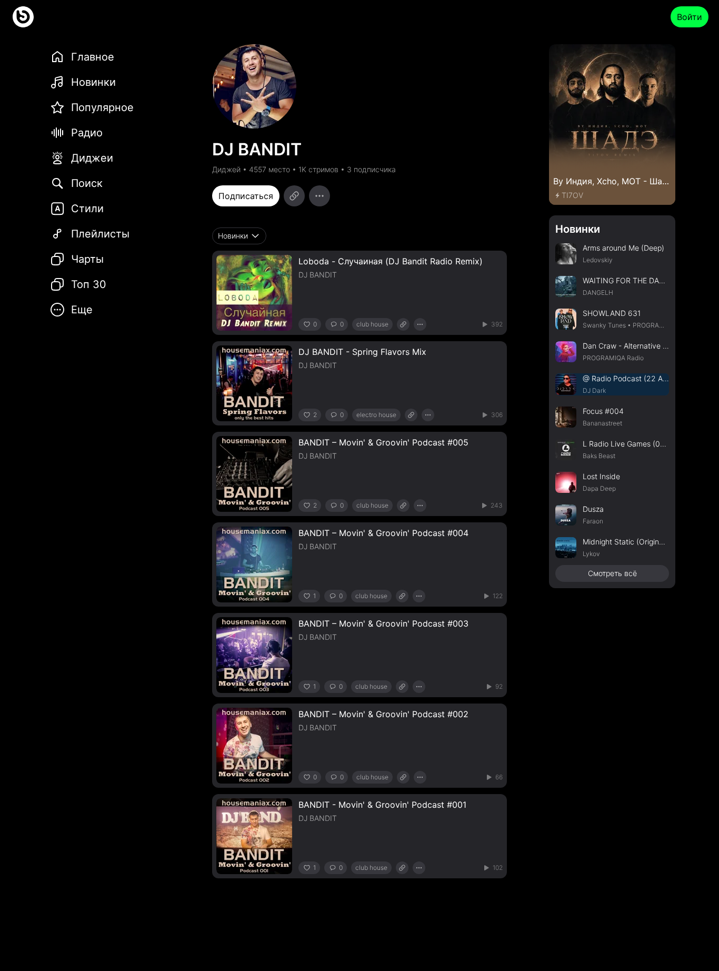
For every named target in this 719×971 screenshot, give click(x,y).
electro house (376, 415)
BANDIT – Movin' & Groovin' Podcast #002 (383, 714)
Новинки (577, 229)
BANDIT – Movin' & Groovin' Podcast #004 (383, 533)
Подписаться (245, 196)
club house (372, 324)
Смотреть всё (612, 573)
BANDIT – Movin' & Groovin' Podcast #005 (383, 442)
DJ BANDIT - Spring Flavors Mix (362, 351)
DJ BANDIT (317, 274)
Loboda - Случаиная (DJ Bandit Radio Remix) (390, 261)
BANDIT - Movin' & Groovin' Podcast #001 (382, 804)
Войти (689, 17)
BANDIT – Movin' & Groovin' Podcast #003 (383, 623)
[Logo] (23, 16)
